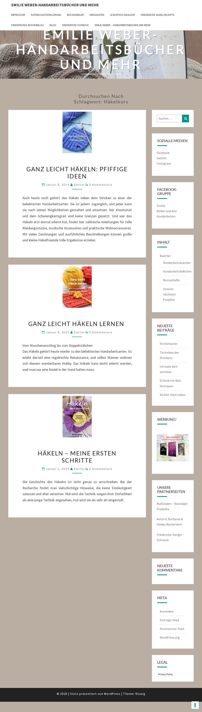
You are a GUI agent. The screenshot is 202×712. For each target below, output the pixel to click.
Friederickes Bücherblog (27, 25)
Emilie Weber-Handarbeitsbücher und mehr (55, 4)
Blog (53, 25)
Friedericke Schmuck (75, 25)
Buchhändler (75, 15)
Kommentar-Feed (172, 629)
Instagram (164, 163)
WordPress (112, 694)
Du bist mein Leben (173, 395)
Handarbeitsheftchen (177, 271)
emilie (79, 184)
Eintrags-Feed (169, 620)
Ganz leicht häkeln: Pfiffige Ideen (77, 172)
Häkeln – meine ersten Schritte (77, 457)
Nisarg (140, 694)
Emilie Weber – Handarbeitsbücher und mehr (123, 25)
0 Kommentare (100, 184)
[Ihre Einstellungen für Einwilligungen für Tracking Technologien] (195, 705)
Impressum (18, 15)
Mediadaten (97, 15)
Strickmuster (169, 344)
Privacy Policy (165, 674)
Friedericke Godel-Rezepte (158, 15)
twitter (161, 158)
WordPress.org (170, 637)
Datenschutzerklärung (46, 15)
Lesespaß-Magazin (122, 15)
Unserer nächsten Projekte (169, 294)
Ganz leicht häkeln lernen (77, 323)
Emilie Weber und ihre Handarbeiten (167, 211)
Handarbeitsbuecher (177, 263)
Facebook (163, 153)
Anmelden (167, 611)
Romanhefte (171, 280)
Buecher (165, 256)
